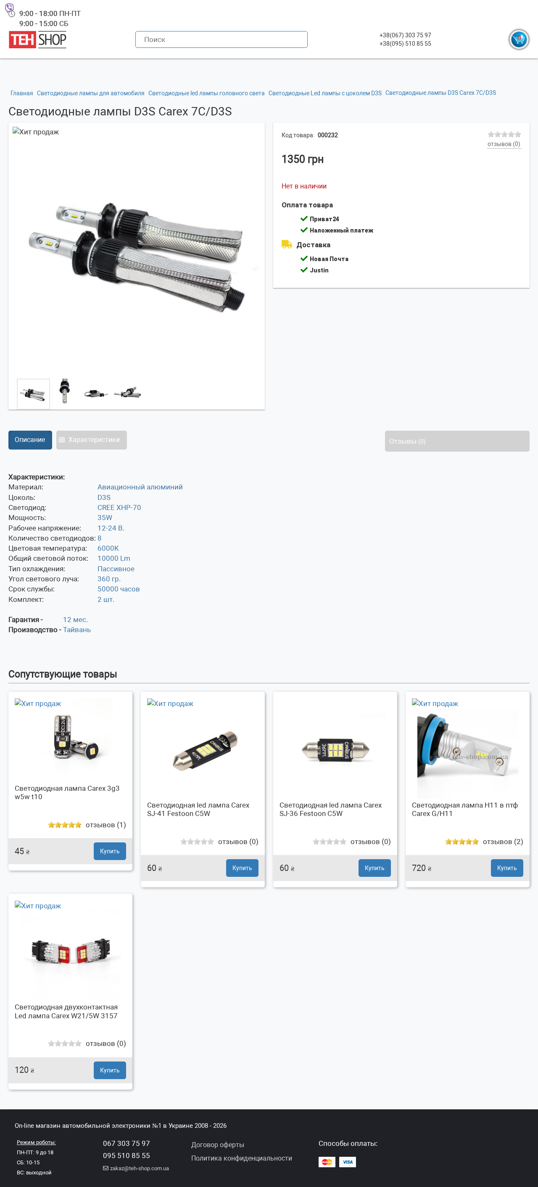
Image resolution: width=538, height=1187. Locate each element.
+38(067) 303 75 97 (405, 35)
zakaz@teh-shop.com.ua (139, 1168)
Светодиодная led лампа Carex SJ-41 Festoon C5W (198, 809)
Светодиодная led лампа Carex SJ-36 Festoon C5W (331, 809)
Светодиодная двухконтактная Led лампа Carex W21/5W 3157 (66, 1011)
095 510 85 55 (126, 1155)
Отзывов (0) (504, 144)
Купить (110, 851)
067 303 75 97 (126, 1143)
